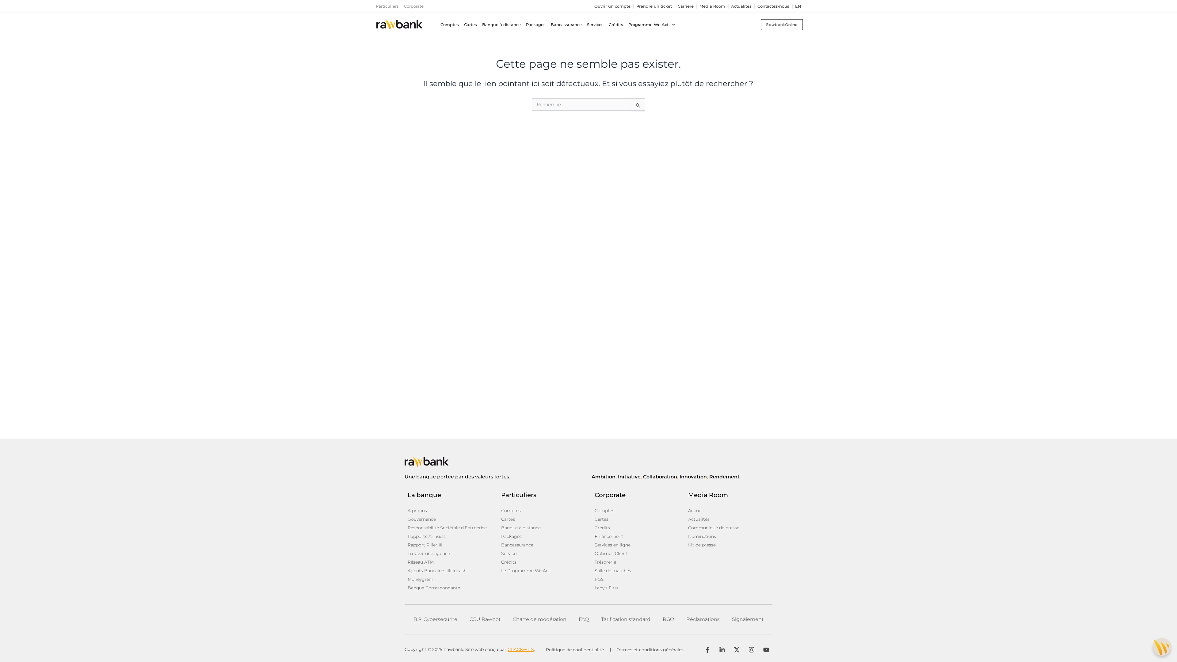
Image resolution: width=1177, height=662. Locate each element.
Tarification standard (625, 619)
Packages (536, 24)
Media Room (712, 6)
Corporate (414, 6)
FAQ (584, 619)
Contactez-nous (773, 6)
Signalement (748, 619)
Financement (609, 536)
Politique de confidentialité (575, 649)
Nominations (702, 536)
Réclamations (703, 619)
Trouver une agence (429, 553)
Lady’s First (607, 588)
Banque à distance (501, 24)
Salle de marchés (613, 570)
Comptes (449, 24)
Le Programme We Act (525, 570)
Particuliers (387, 6)
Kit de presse (702, 545)
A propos (417, 510)
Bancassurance (566, 24)
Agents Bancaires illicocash (437, 570)
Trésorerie (605, 562)
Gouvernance (422, 519)
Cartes (470, 24)
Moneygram (420, 579)
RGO (668, 619)
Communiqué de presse (713, 528)
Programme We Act (648, 24)
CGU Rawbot (485, 619)
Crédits (616, 24)
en (798, 6)
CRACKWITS (521, 649)
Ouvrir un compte (612, 6)
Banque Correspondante (434, 588)
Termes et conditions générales (650, 649)
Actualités (741, 6)
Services (595, 24)
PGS (599, 579)
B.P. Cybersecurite (435, 619)
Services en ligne (612, 545)
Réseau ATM (421, 562)
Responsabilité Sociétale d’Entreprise (447, 528)
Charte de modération (539, 619)
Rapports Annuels (427, 536)
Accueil (696, 510)
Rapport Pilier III (425, 545)
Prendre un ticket (654, 6)
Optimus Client (611, 553)
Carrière (686, 6)
